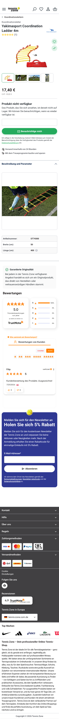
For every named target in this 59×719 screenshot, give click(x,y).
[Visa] (6, 546)
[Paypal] (27, 546)
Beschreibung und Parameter (17, 163)
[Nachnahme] (38, 546)
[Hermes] (27, 563)
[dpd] (6, 563)
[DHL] (17, 563)
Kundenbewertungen (15, 314)
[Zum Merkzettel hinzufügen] (54, 41)
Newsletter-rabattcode (31, 479)
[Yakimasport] (51, 30)
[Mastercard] (17, 546)
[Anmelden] (48, 9)
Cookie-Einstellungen (4, 572)
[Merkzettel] (41, 9)
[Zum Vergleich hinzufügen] (54, 48)
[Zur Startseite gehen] (14, 9)
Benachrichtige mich (31, 131)
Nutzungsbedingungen (13, 479)
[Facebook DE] (4, 586)
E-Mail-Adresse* (12, 453)
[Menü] (4, 9)
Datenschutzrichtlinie (12, 481)
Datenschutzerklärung (10, 143)
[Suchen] (34, 9)
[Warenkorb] (55, 9)
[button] (8, 337)
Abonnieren (31, 468)
